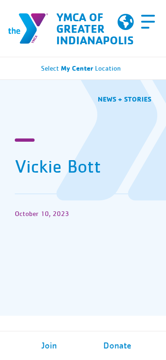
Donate (117, 345)
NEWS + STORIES (124, 99)
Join (49, 345)
